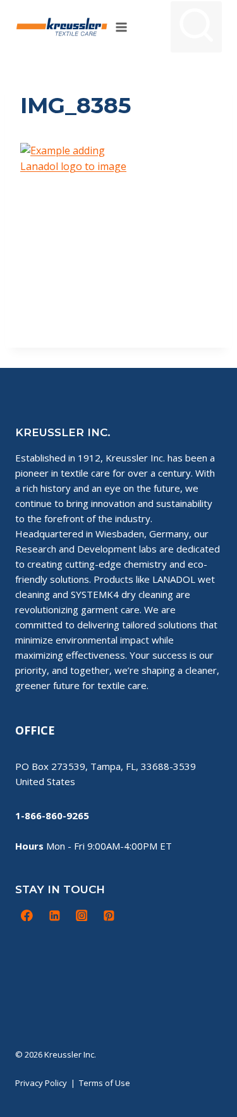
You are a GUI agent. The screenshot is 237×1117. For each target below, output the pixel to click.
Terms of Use (104, 1083)
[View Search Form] (196, 26)
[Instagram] (82, 915)
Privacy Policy (41, 1083)
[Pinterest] (109, 915)
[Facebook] (27, 915)
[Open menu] (121, 27)
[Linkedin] (54, 915)
